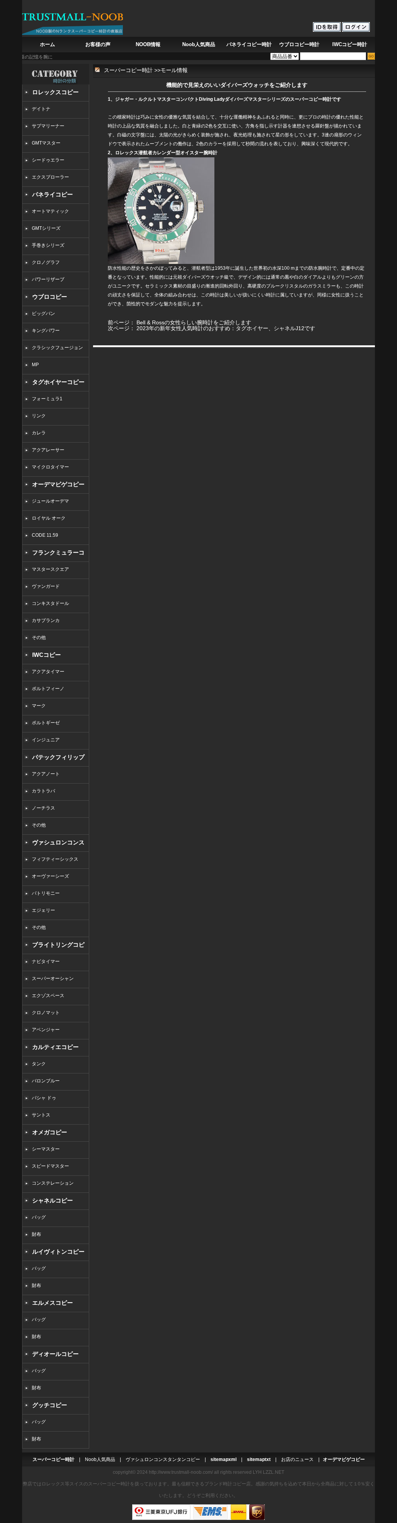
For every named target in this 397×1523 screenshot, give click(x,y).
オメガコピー (49, 1132)
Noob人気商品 (198, 44)
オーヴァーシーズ (50, 876)
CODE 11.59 (45, 535)
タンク (39, 1063)
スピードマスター (50, 1166)
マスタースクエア (50, 569)
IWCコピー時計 (349, 44)
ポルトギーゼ (46, 722)
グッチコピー (49, 1405)
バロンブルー (46, 1081)
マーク (39, 705)
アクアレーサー (48, 450)
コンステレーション (53, 1183)
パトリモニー (46, 893)
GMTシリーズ (46, 228)
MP (35, 364)
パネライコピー (52, 194)
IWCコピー (46, 654)
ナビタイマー (46, 961)
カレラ (39, 433)
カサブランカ (46, 620)
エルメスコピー (52, 1302)
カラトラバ (43, 791)
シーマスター (46, 1149)
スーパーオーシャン (53, 978)
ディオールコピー (55, 1354)
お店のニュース (297, 1459)
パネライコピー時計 (249, 44)
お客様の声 (97, 44)
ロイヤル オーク (49, 518)
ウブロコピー (49, 296)
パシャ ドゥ (44, 1098)
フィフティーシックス (55, 859)
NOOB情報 (148, 44)
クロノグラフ (46, 262)
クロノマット (46, 1012)
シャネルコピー (52, 1200)
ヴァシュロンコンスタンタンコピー (163, 1459)
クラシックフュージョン (57, 347)
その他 (41, 637)
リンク (39, 416)
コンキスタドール (50, 603)
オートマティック (50, 211)
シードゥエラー (48, 160)
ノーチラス (43, 808)
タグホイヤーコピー (58, 382)
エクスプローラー (50, 177)
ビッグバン (43, 313)
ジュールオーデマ (50, 501)
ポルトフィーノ (48, 688)
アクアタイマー (48, 671)
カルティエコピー (55, 1047)
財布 (36, 1234)
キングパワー (46, 330)
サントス (41, 1115)
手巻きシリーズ (48, 245)
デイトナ (41, 109)
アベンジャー (46, 1029)
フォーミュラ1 (47, 398)
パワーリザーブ (48, 279)
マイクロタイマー (50, 467)
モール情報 (174, 70)
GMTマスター (46, 143)
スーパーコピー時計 (128, 70)
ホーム (47, 44)
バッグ (39, 1217)
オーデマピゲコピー (58, 484)
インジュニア (46, 740)
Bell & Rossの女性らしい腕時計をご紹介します (193, 322)
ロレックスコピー (55, 92)
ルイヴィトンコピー (58, 1251)
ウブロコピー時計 (299, 44)
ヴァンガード (46, 586)
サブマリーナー (48, 126)
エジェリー (43, 910)
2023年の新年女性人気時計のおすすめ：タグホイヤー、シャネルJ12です (225, 328)
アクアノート (46, 774)
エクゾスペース (48, 995)
